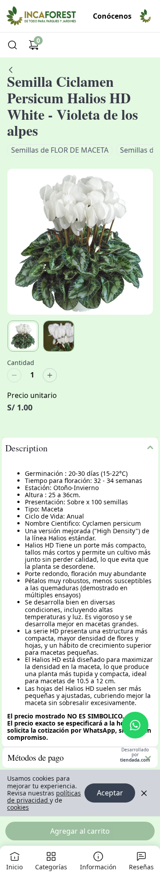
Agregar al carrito (80, 831)
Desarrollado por (135, 755)
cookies (18, 807)
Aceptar (110, 793)
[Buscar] (12, 45)
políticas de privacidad (44, 796)
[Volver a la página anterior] (11, 70)
